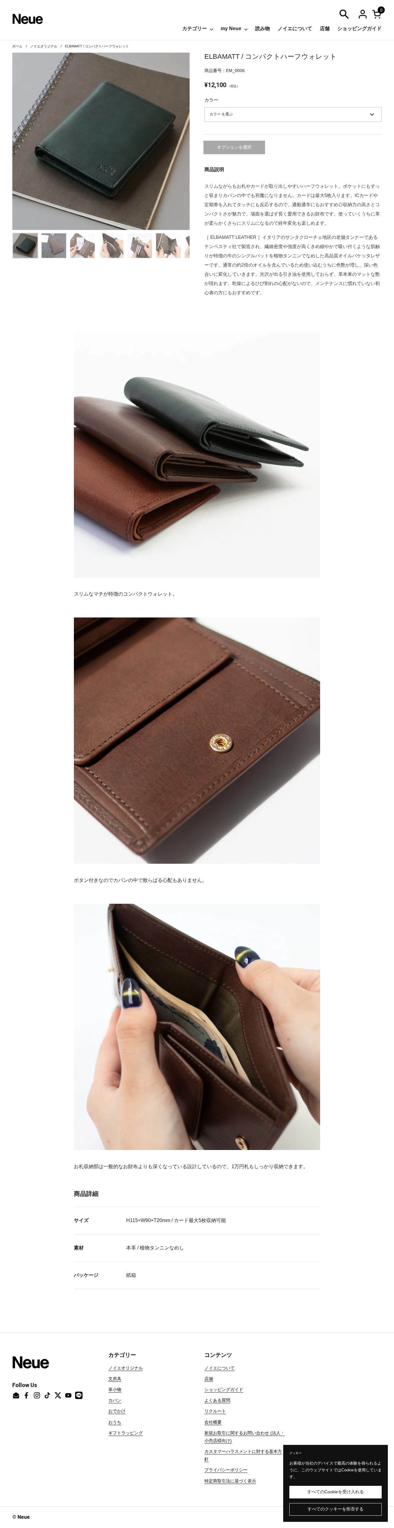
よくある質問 (217, 1400)
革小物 (114, 1389)
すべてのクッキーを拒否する (336, 1509)
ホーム (17, 46)
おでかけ (117, 1411)
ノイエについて (295, 28)
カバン (114, 1400)
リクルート (215, 1411)
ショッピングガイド (359, 28)
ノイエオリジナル (43, 46)
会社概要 (213, 1422)
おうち (114, 1422)
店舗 (325, 28)
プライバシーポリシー (225, 1469)
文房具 (114, 1378)
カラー (211, 100)
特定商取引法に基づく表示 (230, 1480)
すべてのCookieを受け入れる (335, 1492)
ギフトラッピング (125, 1432)
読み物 (262, 28)
